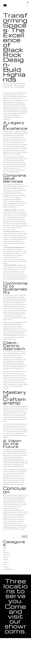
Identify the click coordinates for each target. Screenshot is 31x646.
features (17, 85)
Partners (6, 566)
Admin (7, 83)
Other (12, 87)
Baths (22, 83)
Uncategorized (19, 87)
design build (6, 555)
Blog (4, 85)
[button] (27, 2)
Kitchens (6, 87)
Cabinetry (10, 85)
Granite (22, 85)
